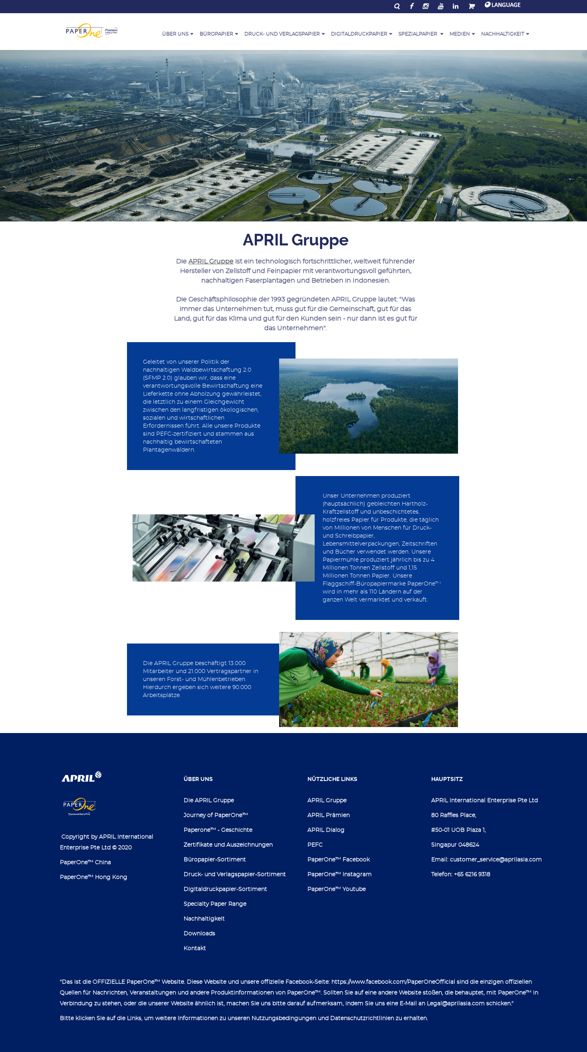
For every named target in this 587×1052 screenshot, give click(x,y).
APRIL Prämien (328, 815)
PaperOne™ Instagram (339, 874)
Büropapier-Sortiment (215, 860)
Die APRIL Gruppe (209, 800)
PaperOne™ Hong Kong (93, 877)
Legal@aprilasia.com (456, 1003)
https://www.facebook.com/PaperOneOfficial (393, 982)
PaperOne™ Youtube (336, 889)
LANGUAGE (505, 5)
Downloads (199, 933)
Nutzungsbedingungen (284, 1018)
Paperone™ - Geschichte (218, 830)
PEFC (315, 845)
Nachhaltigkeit (204, 919)
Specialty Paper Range (215, 904)
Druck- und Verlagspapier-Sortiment (235, 874)
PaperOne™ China (85, 862)
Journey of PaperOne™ (216, 815)
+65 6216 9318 (472, 874)
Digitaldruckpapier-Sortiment (225, 889)
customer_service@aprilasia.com (496, 860)
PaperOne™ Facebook (338, 860)
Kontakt (195, 948)
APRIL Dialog (326, 830)
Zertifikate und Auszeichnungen (228, 845)
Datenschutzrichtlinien (362, 1018)
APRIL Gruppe (211, 261)
